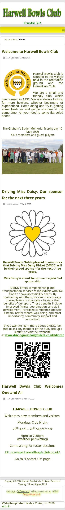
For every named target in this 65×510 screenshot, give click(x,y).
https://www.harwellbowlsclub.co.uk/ (32, 452)
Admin (6, 506)
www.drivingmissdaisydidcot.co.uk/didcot (34, 335)
